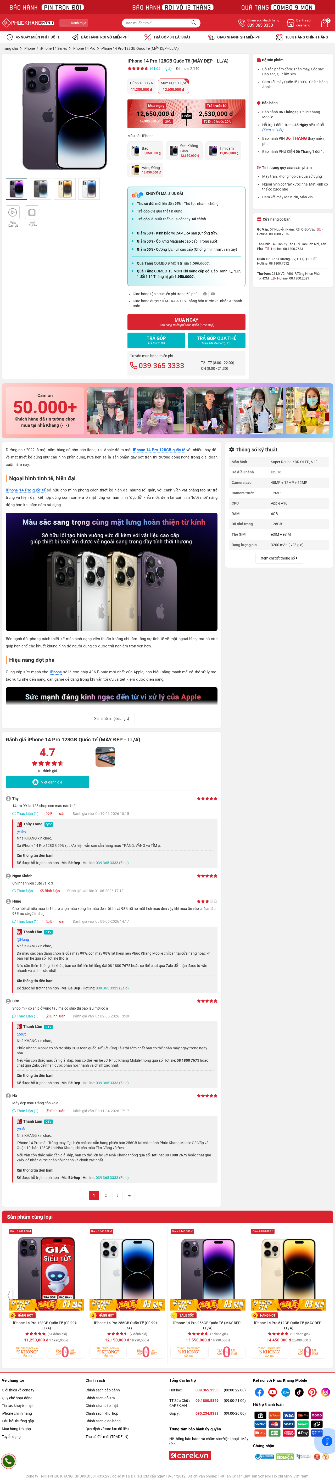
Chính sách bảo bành (103, 1390)
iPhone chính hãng (17, 1413)
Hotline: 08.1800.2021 (293, 278)
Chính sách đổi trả (100, 1398)
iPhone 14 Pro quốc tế (26, 490)
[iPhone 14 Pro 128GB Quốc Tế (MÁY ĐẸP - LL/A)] (65, 117)
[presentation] (9, 1295)
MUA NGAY (186, 322)
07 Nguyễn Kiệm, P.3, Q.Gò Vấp (293, 229)
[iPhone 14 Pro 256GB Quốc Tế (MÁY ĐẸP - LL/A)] (208, 1270)
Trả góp (156, 340)
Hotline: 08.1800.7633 (287, 249)
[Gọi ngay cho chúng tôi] (9, 1461)
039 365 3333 (260, 25)
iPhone (56, 672)
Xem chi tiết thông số (278, 558)
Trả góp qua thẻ (216, 340)
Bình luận (57, 814)
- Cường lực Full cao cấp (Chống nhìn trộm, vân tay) (187, 249)
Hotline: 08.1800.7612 (273, 263)
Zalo (327, 1441)
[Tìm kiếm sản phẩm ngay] (194, 23)
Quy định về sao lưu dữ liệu (107, 1429)
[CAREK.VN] (189, 1455)
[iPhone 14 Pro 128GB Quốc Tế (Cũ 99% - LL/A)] (46, 1270)
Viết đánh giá (51, 782)
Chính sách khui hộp (102, 1413)
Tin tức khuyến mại (17, 1405)
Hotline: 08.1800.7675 (273, 234)
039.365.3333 (207, 1390)
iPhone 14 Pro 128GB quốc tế (159, 449)
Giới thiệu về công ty (18, 1390)
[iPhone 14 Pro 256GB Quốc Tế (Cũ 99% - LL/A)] (127, 1270)
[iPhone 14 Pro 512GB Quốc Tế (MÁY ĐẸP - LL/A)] (288, 1270)
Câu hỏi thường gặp (18, 1421)
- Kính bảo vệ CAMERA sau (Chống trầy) (178, 233)
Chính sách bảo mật (102, 1405)
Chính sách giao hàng (103, 1421)
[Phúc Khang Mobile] (28, 23)
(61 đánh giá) (161, 68)
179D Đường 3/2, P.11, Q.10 (291, 259)
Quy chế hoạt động (17, 1398)
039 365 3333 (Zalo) (112, 863)
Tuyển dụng (11, 1437)
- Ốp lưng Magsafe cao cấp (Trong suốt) (178, 241)
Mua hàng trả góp (16, 1429)
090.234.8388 (207, 1413)
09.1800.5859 (207, 1400)
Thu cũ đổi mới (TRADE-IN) (107, 1437)
